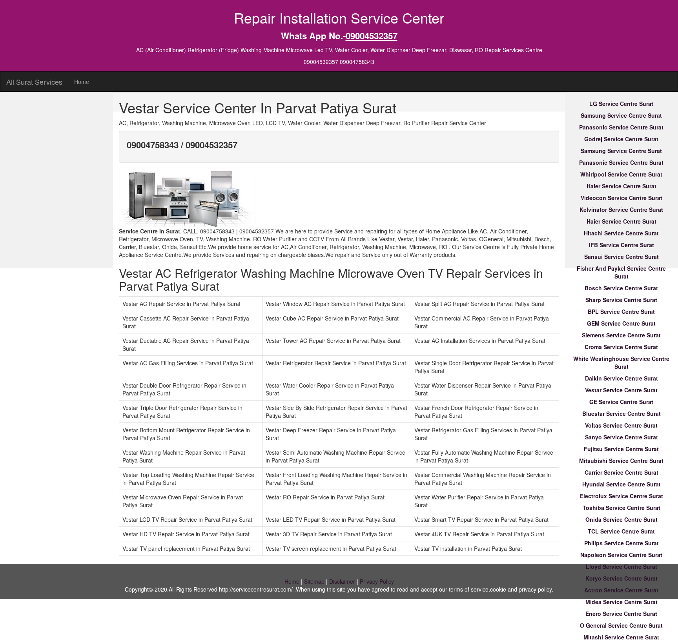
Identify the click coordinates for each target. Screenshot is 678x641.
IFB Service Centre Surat (621, 245)
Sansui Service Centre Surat (621, 256)
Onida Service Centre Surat (621, 519)
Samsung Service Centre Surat (621, 115)
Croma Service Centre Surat (621, 347)
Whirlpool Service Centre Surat (621, 174)
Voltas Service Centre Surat (621, 425)
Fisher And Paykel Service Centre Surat (621, 272)
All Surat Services (34, 81)
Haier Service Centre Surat (621, 186)
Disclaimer (342, 581)
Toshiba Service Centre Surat (621, 508)
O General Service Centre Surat (621, 625)
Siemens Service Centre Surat (621, 335)
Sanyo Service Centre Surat (621, 437)
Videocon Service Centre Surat (621, 198)
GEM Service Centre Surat (621, 323)
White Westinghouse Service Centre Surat (621, 362)
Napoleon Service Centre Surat (621, 555)
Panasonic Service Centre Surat (621, 127)
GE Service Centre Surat (621, 402)
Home (81, 82)
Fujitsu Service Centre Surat (621, 449)
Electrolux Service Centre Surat (621, 496)
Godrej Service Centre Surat (621, 139)
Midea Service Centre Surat (621, 602)
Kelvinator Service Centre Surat (621, 209)
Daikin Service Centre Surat (621, 378)
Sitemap (314, 581)
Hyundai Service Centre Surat (621, 484)
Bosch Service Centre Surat (621, 288)
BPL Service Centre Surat (621, 311)
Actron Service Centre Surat (621, 590)
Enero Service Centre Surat (621, 613)
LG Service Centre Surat (621, 103)
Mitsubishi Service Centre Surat (621, 460)
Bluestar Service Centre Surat (621, 413)
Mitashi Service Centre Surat (621, 637)
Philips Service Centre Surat (621, 543)
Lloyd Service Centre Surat (621, 566)
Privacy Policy (377, 581)
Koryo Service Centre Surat (621, 578)
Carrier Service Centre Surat (621, 472)
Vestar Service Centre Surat (621, 390)
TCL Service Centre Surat (621, 531)
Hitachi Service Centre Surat (621, 233)
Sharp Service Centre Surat (621, 300)
